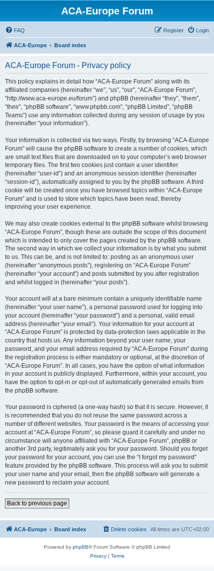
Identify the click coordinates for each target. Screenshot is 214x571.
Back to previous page (37, 503)
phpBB (81, 547)
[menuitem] (15, 30)
